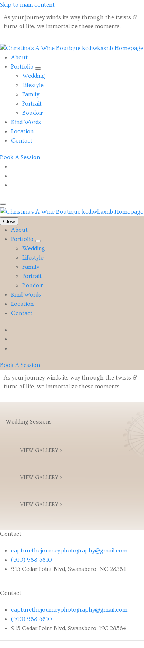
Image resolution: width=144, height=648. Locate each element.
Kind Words (26, 122)
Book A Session (20, 157)
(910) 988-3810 (31, 560)
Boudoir (32, 113)
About (19, 57)
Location (22, 131)
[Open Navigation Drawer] (3, 204)
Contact (21, 140)
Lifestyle (33, 85)
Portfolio (23, 66)
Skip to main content (27, 4)
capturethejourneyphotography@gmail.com (69, 550)
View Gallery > (41, 451)
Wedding (33, 76)
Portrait (32, 103)
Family (30, 94)
